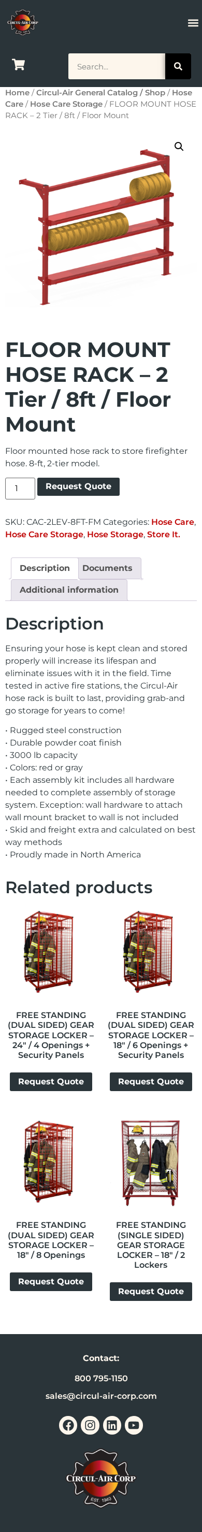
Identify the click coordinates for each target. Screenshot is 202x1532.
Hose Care (172, 522)
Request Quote (78, 486)
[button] (192, 22)
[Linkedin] (112, 1425)
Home (17, 92)
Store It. (163, 534)
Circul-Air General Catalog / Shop (100, 92)
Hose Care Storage (66, 104)
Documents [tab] (107, 568)
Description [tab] (45, 568)
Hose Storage (115, 534)
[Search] (178, 66)
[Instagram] (90, 1425)
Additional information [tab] (69, 590)
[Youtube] (134, 1425)
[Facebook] (68, 1425)
